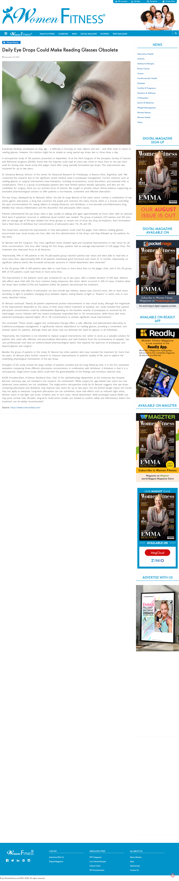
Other (140, 122)
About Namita (135, 857)
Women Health (143, 117)
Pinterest (23, 860)
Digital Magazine (56, 861)
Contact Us (134, 870)
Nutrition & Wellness (146, 93)
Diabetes (141, 83)
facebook (7, 860)
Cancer (140, 73)
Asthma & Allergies (145, 63)
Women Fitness (53, 15)
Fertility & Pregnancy (146, 88)
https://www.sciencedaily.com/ (25, 407)
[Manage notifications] (173, 875)
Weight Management (146, 107)
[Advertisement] (157, 696)
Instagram (29, 860)
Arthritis (141, 58)
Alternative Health (145, 54)
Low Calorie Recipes (98, 861)
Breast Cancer (143, 68)
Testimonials (135, 866)
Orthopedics (142, 97)
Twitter (12, 860)
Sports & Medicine (145, 102)
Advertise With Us (56, 857)
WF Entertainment (97, 870)
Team (132, 861)
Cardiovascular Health (147, 78)
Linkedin (18, 860)
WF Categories (96, 857)
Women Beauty (12, 42)
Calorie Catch (95, 866)
